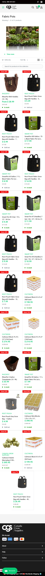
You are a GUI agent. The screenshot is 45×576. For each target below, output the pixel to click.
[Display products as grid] (38, 60)
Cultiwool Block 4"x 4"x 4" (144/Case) (33, 338)
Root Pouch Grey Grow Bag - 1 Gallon (10, 418)
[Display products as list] (42, 60)
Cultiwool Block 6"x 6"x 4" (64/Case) (33, 458)
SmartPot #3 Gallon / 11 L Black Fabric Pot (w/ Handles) (11, 178)
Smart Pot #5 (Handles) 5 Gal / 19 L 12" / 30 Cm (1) (33, 258)
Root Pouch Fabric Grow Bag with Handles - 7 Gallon (10, 138)
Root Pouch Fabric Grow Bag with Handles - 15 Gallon (10, 258)
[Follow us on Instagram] (41, 2)
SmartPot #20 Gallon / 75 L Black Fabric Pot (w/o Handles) (33, 138)
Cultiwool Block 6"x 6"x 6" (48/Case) (33, 298)
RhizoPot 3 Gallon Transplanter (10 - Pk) (9, 378)
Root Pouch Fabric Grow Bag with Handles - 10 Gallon (10, 298)
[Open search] (33, 7)
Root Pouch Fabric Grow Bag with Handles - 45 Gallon (21, 498)
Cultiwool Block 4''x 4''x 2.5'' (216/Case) (10, 338)
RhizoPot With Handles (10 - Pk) (10, 98)
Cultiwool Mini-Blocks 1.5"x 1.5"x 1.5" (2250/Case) (32, 417)
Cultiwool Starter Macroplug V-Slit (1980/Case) (8, 459)
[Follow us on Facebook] (38, 2)
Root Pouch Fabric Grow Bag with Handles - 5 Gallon (33, 97)
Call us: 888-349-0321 (8, 2)
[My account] (41, 7)
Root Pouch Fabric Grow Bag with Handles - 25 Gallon (33, 178)
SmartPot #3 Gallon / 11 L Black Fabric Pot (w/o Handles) (34, 378)
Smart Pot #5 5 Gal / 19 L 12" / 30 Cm (11, 218)
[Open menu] (3, 7)
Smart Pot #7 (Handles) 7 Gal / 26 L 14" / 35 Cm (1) (33, 218)
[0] (37, 7)
